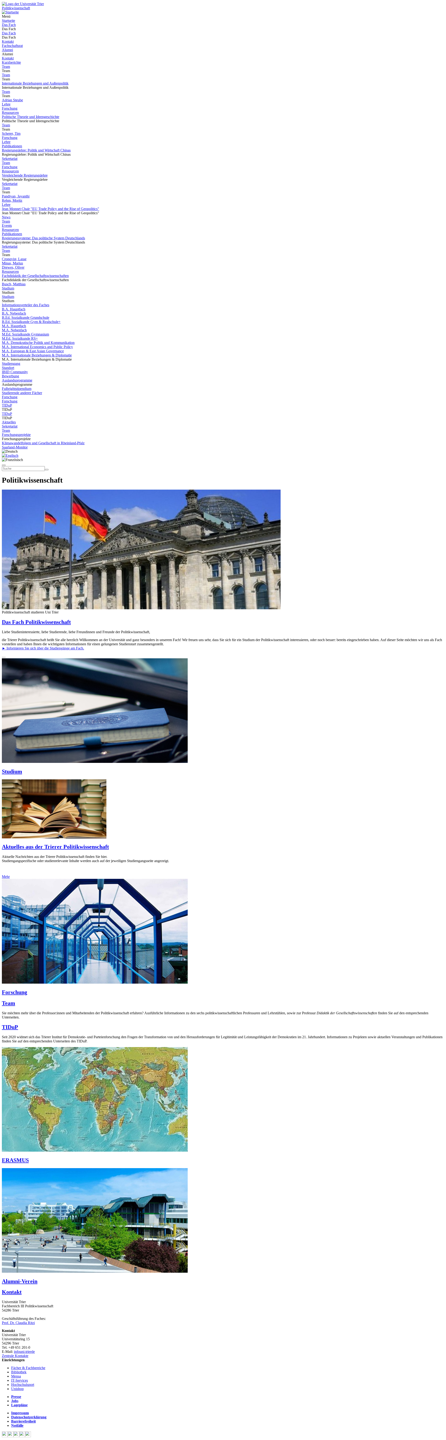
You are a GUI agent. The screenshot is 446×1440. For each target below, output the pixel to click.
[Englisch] (10, 456)
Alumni (7, 50)
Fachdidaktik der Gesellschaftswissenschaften (35, 276)
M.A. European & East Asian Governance (33, 351)
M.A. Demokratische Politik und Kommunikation (38, 343)
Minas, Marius (12, 263)
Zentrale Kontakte (15, 1356)
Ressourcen (10, 113)
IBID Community (15, 372)
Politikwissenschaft (16, 8)
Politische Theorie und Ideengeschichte (30, 117)
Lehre (6, 104)
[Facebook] (5, 1436)
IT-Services (19, 1380)
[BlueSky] (10, 1436)
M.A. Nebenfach (14, 330)
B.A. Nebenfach (14, 313)
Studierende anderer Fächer (22, 393)
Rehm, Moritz (12, 200)
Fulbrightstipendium (16, 389)
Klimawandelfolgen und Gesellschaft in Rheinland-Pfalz (43, 443)
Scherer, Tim (11, 133)
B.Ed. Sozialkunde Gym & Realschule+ (31, 322)
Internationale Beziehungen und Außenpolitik (35, 83)
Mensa (16, 1376)
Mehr (6, 877)
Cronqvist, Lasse (14, 259)
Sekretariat (9, 159)
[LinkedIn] (28, 1436)
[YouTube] (16, 1436)
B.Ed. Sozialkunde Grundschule (25, 318)
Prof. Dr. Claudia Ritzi (18, 1323)
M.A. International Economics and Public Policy (37, 347)
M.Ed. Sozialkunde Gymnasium (25, 334)
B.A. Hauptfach (13, 309)
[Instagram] (22, 1436)
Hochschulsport (22, 1385)
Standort (8, 368)
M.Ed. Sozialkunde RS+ (20, 338)
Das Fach (9, 25)
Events (7, 225)
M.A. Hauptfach (14, 326)
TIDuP (7, 405)
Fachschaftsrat (12, 46)
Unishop (17, 1389)
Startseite (8, 21)
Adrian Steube (12, 100)
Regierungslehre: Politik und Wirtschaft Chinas (36, 150)
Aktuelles (9, 422)
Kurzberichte (11, 62)
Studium (8, 288)
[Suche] (4, 465)
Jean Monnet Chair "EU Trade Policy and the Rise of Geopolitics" (50, 209)
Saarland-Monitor (15, 447)
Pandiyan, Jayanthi (16, 196)
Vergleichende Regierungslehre (25, 175)
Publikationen (12, 146)
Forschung (9, 108)
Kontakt (8, 41)
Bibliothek (18, 1372)
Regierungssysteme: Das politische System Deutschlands (43, 238)
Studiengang (11, 364)
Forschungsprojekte (16, 435)
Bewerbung (10, 376)
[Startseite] (23, 4)
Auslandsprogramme (17, 380)
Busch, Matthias (14, 284)
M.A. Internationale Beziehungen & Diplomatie (37, 355)
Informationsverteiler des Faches (25, 305)
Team (6, 67)
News (6, 217)
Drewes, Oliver (13, 267)
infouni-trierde (24, 1352)
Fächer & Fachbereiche (28, 1368)
